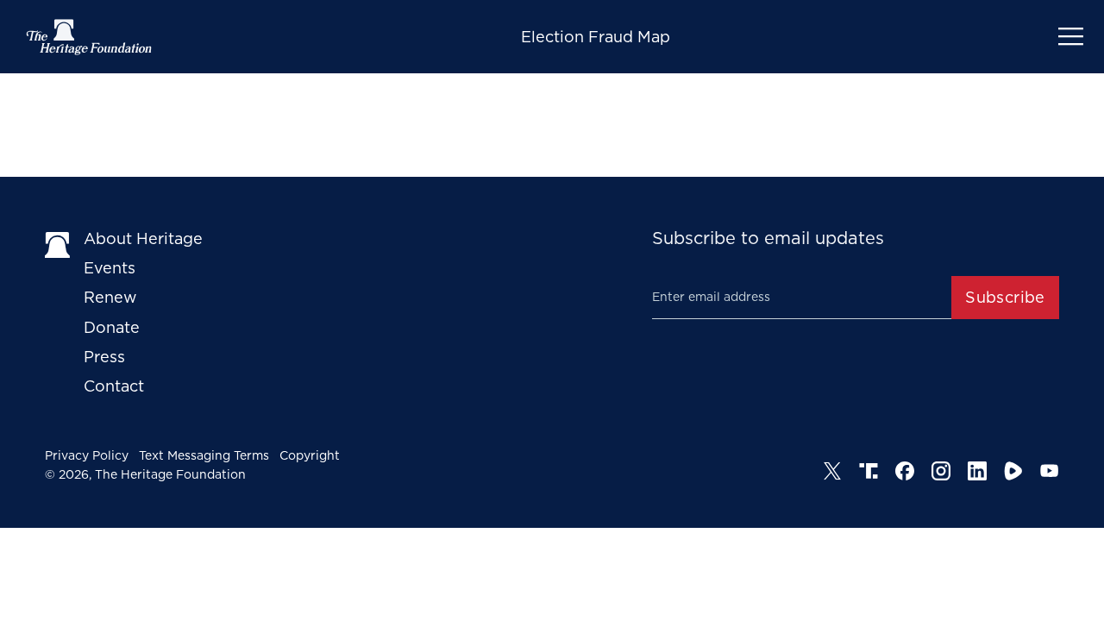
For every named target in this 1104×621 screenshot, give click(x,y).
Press (104, 357)
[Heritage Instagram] (941, 470)
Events (109, 268)
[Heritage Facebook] (904, 470)
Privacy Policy (87, 455)
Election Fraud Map (595, 37)
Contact (114, 386)
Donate (112, 327)
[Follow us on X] (832, 470)
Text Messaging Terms (204, 455)
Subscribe (1005, 297)
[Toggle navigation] (1071, 36)
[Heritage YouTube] (1049, 470)
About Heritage (143, 238)
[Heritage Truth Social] (868, 470)
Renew (110, 297)
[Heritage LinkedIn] (977, 470)
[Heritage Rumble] (1013, 470)
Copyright (309, 455)
